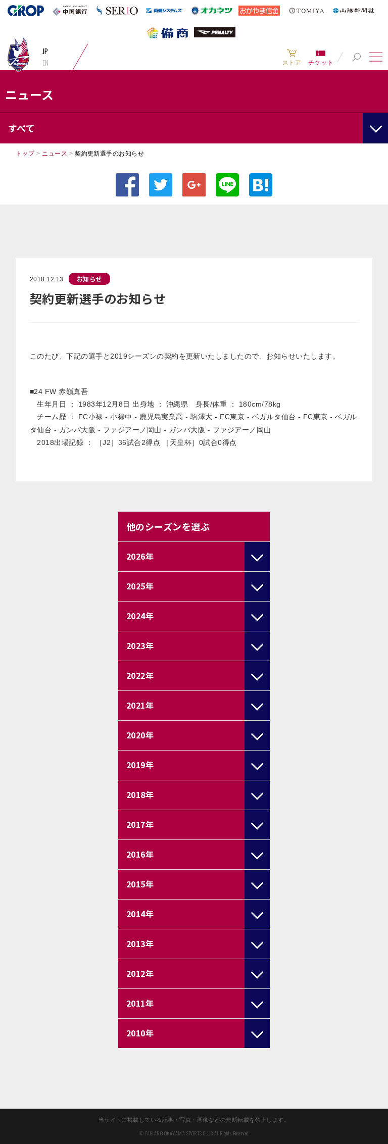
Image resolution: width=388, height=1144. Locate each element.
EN (45, 63)
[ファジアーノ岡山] (18, 54)
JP (45, 51)
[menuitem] (292, 57)
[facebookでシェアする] (127, 184)
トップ (25, 153)
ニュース (54, 153)
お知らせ (89, 278)
